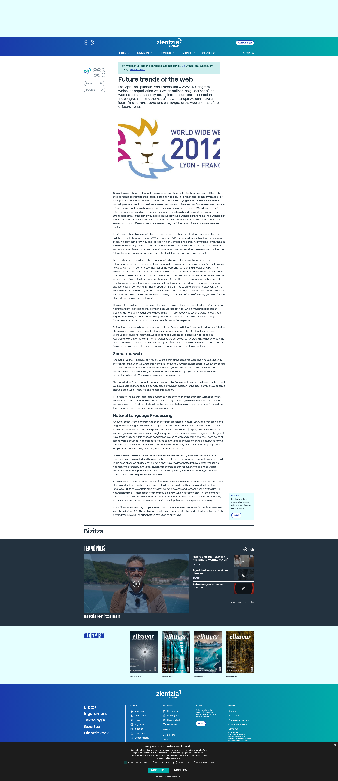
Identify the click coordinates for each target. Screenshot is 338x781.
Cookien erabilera (237, 724)
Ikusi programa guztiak (242, 602)
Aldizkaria (243, 43)
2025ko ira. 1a (231, 676)
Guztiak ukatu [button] (180, 770)
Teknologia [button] (165, 53)
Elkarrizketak (141, 715)
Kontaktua (233, 729)
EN (95, 75)
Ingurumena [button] (143, 53)
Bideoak (138, 729)
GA (103, 75)
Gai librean (172, 724)
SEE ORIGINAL (137, 69)
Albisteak (139, 711)
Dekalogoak (173, 715)
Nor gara (232, 711)
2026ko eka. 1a (135, 676)
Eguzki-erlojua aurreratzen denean (210, 572)
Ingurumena (96, 713)
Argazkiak (139, 724)
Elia (183, 65)
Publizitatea (234, 715)
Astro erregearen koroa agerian (208, 586)
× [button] (335, 745)
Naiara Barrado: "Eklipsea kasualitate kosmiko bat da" (210, 558)
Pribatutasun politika (238, 720)
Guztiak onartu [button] (158, 770)
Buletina (246, 53)
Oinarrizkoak (96, 733)
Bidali (236, 515)
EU (95, 70)
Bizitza (90, 707)
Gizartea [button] (186, 53)
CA (99, 75)
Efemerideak (173, 720)
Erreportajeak (141, 738)
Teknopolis (94, 548)
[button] (86, 42)
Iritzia (137, 720)
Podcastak (139, 733)
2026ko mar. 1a (167, 676)
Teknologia (94, 720)
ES (99, 70)
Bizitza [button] (122, 53)
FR (103, 70)
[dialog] (169, 761)
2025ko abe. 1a (199, 676)
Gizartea (92, 726)
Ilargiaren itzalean (102, 616)
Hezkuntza (172, 711)
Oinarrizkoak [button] (208, 53)
